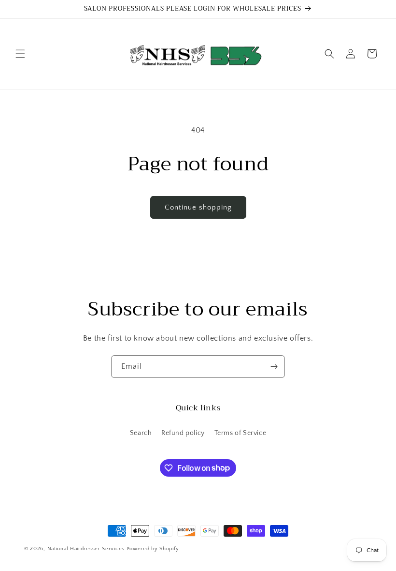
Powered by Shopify (153, 549)
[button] (20, 53)
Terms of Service (240, 433)
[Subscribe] (273, 366)
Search (141, 433)
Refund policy (183, 433)
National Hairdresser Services (86, 549)
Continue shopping (198, 207)
